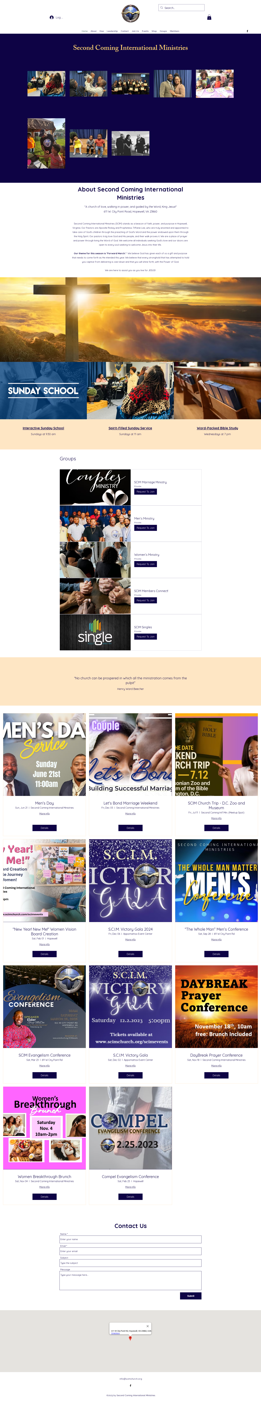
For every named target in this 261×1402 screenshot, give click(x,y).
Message (65, 1269)
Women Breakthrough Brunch (44, 1176)
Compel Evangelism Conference (130, 1176)
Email (63, 1246)
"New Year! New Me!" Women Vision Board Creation (44, 931)
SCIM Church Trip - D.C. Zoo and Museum (216, 805)
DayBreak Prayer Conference (216, 1055)
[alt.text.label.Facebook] (247, 31)
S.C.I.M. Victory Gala (130, 1055)
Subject (64, 1258)
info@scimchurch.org (131, 1378)
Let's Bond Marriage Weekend (130, 803)
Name (63, 1234)
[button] (209, 17)
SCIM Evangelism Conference (45, 1055)
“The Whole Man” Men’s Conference (216, 929)
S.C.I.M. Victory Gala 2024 (130, 929)
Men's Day (44, 803)
